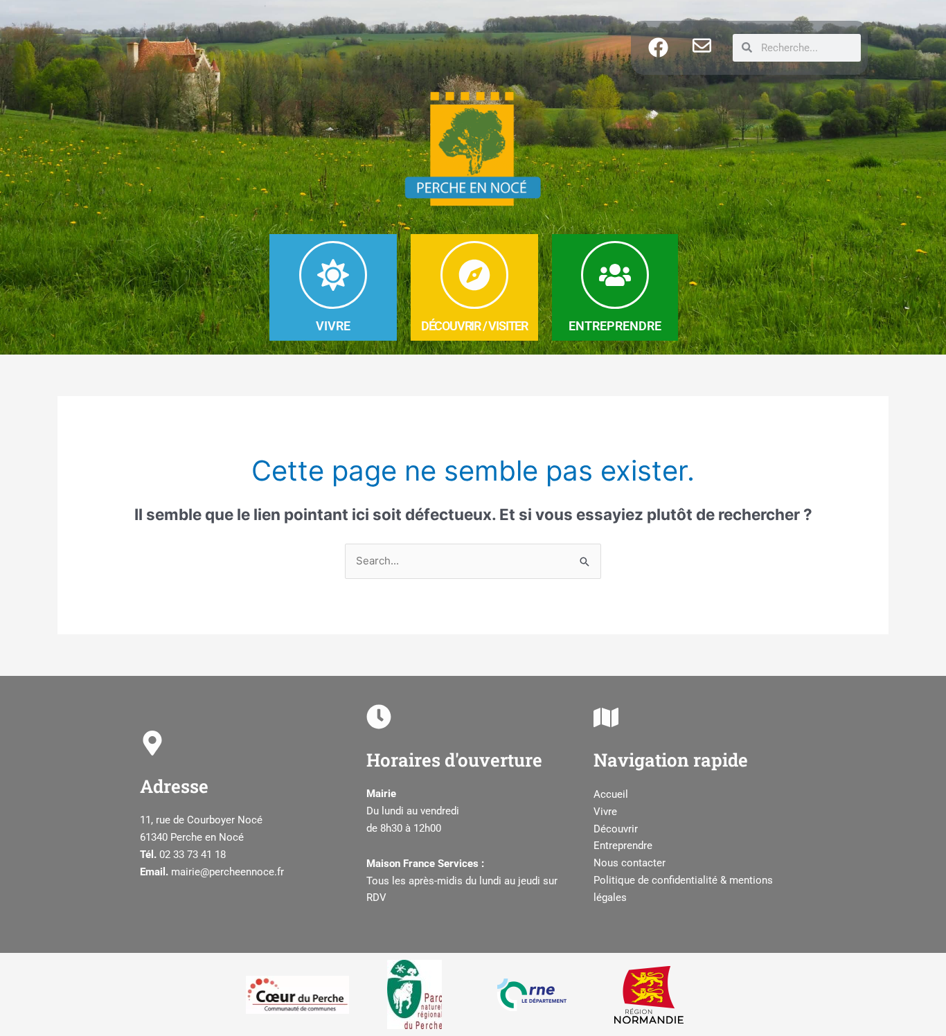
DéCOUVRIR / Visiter (474, 326)
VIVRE (333, 326)
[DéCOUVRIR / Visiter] (474, 275)
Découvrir (616, 829)
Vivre (605, 811)
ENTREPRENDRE (615, 326)
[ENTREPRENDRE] (615, 275)
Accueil (611, 794)
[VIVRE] (333, 275)
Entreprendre (623, 845)
